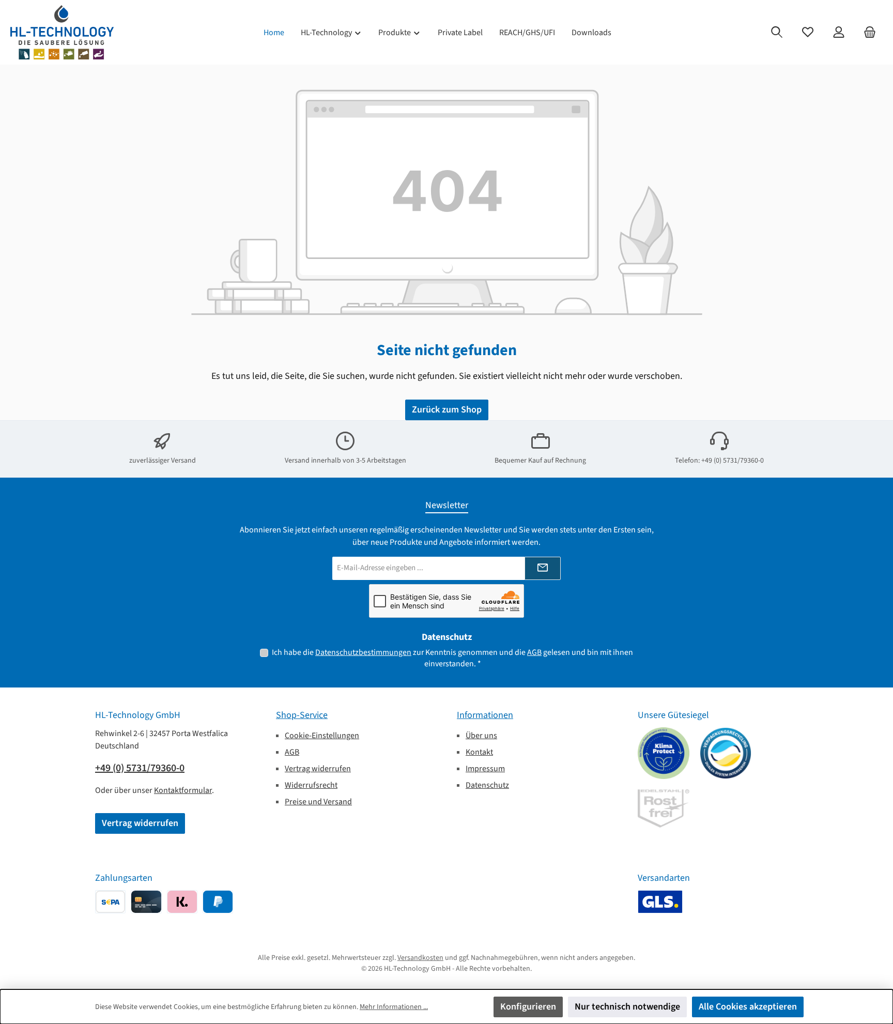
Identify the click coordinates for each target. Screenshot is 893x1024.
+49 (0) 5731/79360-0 (139, 768)
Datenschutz (487, 785)
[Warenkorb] (870, 32)
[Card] (146, 901)
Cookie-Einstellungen (322, 735)
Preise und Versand (318, 801)
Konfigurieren (528, 1006)
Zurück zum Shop (447, 409)
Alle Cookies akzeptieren (748, 1006)
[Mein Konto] (839, 32)
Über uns (481, 735)
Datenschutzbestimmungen (363, 652)
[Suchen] (777, 32)
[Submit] (543, 568)
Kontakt (479, 752)
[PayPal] (218, 901)
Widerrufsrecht (311, 785)
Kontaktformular (183, 790)
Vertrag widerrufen (140, 823)
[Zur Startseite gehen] (62, 32)
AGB (534, 652)
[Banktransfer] (110, 901)
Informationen (485, 715)
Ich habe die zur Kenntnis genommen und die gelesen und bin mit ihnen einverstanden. (452, 658)
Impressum (485, 768)
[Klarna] (182, 901)
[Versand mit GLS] (660, 901)
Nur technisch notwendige (627, 1006)
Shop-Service (302, 715)
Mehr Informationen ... (394, 1007)
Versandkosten (420, 958)
